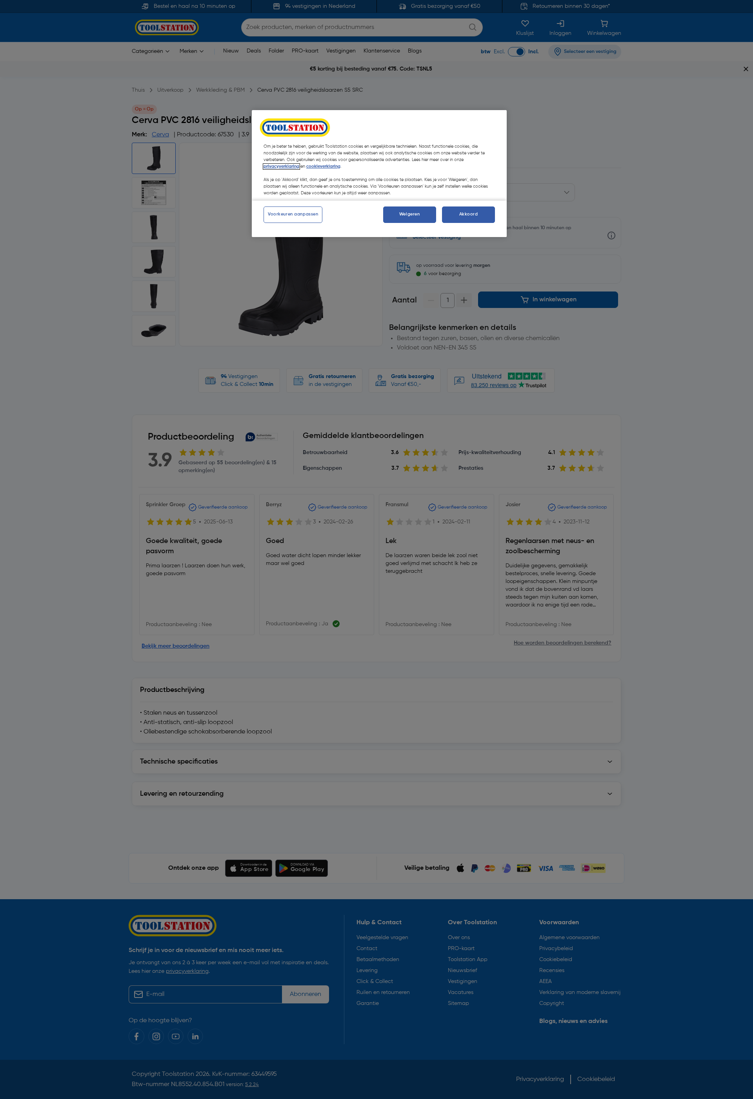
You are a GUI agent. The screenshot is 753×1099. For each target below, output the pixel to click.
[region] (379, 173)
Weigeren (409, 214)
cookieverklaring (323, 166)
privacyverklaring (281, 166)
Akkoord (468, 214)
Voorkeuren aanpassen (293, 214)
